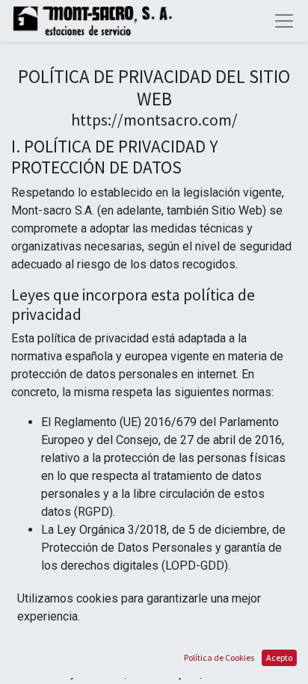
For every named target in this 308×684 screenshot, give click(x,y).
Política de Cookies (219, 657)
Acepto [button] (279, 657)
